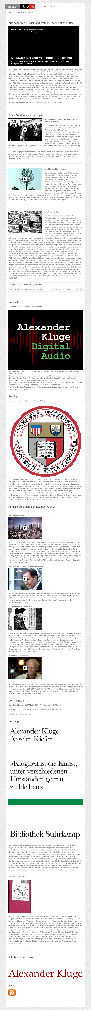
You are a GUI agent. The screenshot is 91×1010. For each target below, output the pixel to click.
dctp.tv (14, 285)
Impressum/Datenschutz (20, 12)
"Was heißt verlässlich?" (17, 516)
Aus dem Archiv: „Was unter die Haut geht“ (25, 289)
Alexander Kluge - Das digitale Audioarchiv (25, 306)
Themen (44, 6)
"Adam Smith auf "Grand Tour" (20, 607)
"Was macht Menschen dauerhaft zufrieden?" (26, 567)
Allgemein (38, 285)
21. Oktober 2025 (26, 285)
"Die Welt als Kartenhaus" (18, 656)
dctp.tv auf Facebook (20, 957)
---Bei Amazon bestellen (17, 876)
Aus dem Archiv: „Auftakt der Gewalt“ (67, 289)
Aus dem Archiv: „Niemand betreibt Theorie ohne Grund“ (41, 22)
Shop (53, 6)
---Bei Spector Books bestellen (19, 950)
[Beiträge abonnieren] (12, 990)
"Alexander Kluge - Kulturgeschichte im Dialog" (26, 401)
